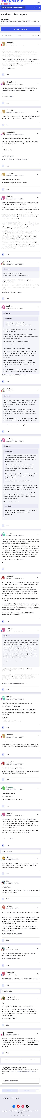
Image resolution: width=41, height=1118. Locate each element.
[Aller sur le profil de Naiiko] (3, 858)
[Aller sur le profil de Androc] (3, 198)
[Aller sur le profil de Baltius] (3, 907)
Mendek (6, 19)
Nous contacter (33, 1111)
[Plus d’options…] (37, 44)
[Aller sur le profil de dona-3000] (3, 83)
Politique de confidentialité (18, 1111)
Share (10, 1091)
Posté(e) (14, 45)
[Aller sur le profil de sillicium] (3, 1034)
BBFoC (11, 96)
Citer (7, 74)
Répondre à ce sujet (20, 29)
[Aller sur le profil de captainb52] (3, 998)
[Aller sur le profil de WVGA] (3, 534)
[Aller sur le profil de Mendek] (3, 44)
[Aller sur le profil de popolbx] (3, 577)
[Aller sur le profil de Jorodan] (3, 788)
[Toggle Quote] (4, 269)
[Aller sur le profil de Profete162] (3, 974)
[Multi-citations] (3, 74)
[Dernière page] (38, 35)
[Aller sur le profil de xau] (3, 882)
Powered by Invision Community (20, 1115)
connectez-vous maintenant (25, 1071)
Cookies (20, 1113)
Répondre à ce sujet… (12, 1081)
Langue (4, 1111)
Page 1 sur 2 (21, 35)
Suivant (33, 35)
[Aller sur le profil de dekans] (3, 263)
